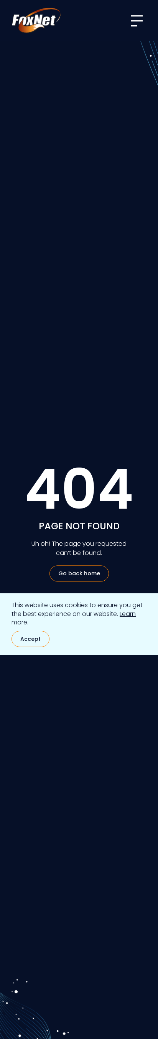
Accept (30, 639)
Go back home (79, 573)
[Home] (36, 20)
